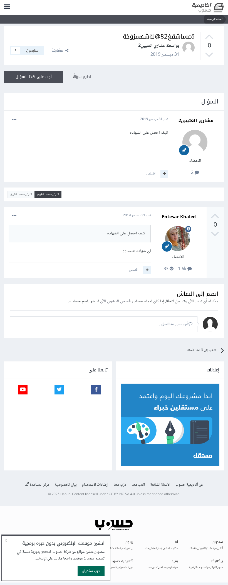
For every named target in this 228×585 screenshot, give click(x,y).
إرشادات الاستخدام (95, 485)
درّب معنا (120, 485)
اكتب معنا (138, 485)
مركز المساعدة (39, 485)
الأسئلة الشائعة (160, 485)
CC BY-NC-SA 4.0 (122, 494)
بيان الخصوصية (65, 485)
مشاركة (58, 50)
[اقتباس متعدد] (164, 174)
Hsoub (65, 494)
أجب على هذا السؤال (34, 76)
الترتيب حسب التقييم (48, 194)
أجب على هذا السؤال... (173, 324)
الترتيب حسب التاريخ (21, 194)
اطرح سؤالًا (81, 76)
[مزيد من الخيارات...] (14, 119)
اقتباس (150, 174)
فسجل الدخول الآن (115, 301)
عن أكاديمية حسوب (189, 485)
